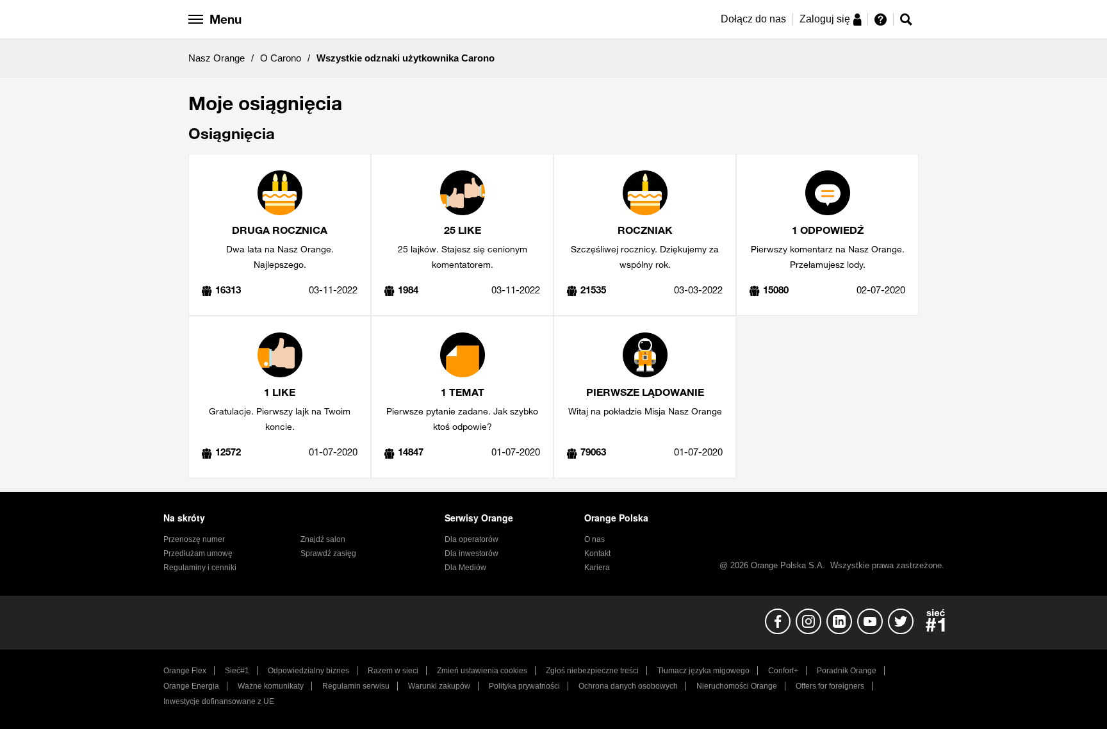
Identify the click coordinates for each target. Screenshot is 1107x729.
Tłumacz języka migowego (703, 670)
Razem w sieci (393, 670)
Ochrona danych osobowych (628, 686)
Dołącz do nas (753, 18)
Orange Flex (184, 670)
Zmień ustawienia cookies (482, 670)
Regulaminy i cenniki (199, 567)
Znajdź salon (322, 539)
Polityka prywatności (524, 686)
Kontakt (597, 553)
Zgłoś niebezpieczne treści (592, 670)
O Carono (280, 58)
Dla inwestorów (471, 553)
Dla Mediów (465, 567)
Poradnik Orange (846, 670)
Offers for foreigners (830, 686)
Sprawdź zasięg (328, 553)
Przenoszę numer (194, 539)
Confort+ (783, 670)
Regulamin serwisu (356, 686)
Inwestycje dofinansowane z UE (218, 701)
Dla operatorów (471, 539)
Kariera (597, 567)
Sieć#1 (237, 670)
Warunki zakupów (439, 686)
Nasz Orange (216, 58)
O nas (594, 539)
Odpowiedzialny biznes (308, 670)
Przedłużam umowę (198, 553)
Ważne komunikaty (271, 686)
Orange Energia (191, 686)
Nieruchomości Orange (736, 686)
